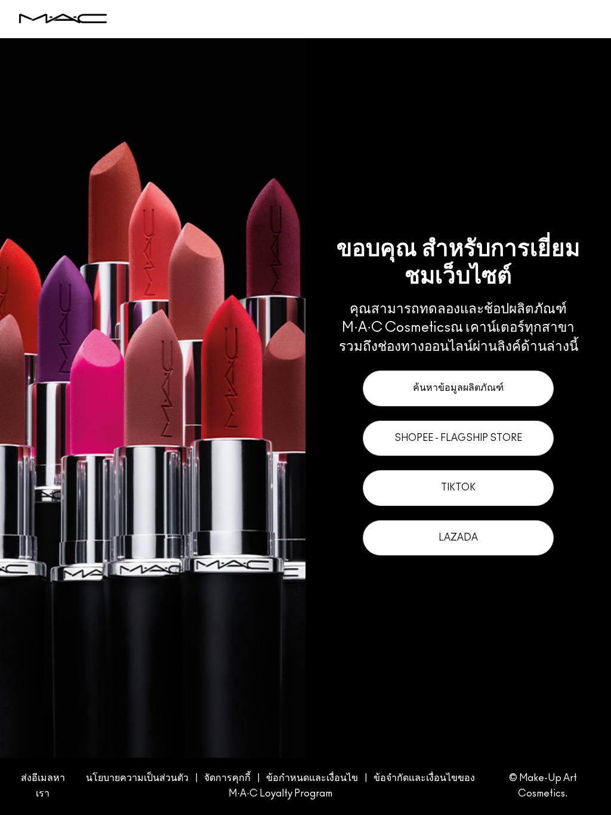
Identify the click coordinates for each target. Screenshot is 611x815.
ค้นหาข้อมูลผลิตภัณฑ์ (458, 388)
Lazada (458, 537)
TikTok (458, 487)
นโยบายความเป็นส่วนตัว (137, 778)
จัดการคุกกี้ (227, 778)
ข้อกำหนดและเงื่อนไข (312, 778)
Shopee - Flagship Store (458, 438)
